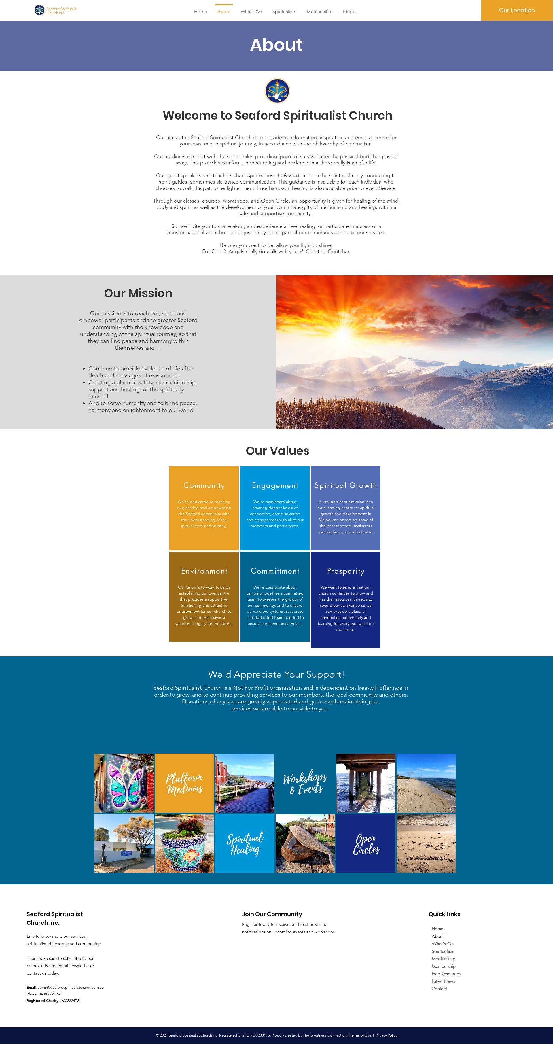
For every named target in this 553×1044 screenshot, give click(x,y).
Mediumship (443, 959)
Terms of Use (360, 1035)
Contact (439, 989)
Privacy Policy (386, 1035)
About (438, 936)
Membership (444, 966)
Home (437, 929)
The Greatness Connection (324, 1035)
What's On (443, 944)
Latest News (443, 981)
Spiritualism (443, 951)
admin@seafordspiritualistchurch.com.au (70, 987)
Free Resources (446, 974)
